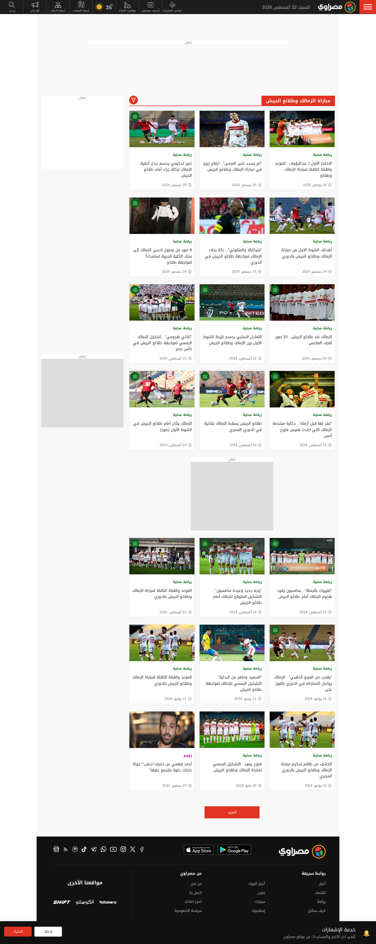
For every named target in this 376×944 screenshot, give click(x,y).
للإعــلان (34, 10)
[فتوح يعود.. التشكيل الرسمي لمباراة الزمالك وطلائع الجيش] (232, 729)
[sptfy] (75, 850)
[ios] (199, 850)
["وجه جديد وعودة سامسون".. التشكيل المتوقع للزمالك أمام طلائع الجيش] (232, 556)
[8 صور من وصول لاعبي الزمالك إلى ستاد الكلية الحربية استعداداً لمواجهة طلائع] (162, 215)
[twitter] (132, 850)
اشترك (18, 931)
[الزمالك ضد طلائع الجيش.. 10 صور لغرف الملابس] (302, 302)
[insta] (123, 850)
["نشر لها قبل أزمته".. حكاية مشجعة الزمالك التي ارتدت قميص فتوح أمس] (302, 389)
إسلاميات (258, 910)
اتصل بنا (195, 892)
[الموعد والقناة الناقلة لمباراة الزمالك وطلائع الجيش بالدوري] (162, 556)
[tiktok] (84, 850)
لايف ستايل (317, 910)
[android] (234, 850)
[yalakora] (107, 902)
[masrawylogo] (297, 852)
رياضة (321, 901)
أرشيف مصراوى (150, 10)
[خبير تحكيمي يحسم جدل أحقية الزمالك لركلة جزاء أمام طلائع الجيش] (162, 129)
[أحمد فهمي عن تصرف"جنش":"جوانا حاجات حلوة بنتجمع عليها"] (162, 729)
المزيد (232, 812)
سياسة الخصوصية (188, 910)
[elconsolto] (84, 902)
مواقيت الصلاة (127, 10)
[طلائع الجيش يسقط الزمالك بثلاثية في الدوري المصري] (232, 389)
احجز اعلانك (193, 901)
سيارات (260, 901)
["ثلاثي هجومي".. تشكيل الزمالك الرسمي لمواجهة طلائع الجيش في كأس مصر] (162, 302)
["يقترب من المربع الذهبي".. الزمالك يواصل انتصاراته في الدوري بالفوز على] (302, 643)
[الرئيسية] (337, 7)
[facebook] (142, 850)
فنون (261, 892)
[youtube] (113, 850)
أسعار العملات (81, 10)
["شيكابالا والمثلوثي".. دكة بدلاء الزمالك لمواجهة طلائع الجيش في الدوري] (232, 215)
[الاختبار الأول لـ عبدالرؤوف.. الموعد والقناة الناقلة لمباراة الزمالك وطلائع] (302, 129)
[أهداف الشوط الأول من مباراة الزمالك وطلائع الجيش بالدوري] (302, 215)
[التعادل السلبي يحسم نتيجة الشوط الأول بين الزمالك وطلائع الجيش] (232, 302)
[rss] (66, 850)
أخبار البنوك (256, 883)
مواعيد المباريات (172, 10)
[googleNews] (56, 850)
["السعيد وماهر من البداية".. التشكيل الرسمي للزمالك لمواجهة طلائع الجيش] (232, 643)
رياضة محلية (322, 155)
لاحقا (48, 931)
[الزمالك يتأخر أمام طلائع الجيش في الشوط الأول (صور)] (162, 389)
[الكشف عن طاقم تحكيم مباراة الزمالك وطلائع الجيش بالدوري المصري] (302, 729)
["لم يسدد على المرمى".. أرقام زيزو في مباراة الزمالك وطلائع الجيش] (232, 129)
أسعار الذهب (58, 10)
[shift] (61, 902)
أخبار (322, 883)
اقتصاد (320, 892)
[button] (367, 7)
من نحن (196, 883)
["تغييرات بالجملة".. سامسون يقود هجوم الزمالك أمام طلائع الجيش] (302, 556)
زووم (188, 755)
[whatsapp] (103, 850)
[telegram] (94, 850)
